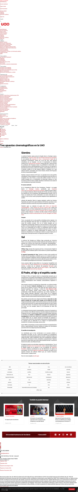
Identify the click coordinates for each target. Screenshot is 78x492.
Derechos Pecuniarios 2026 (6, 470)
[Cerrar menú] (0, 28)
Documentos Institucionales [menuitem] (6, 44)
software (68, 382)
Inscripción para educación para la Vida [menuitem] (8, 69)
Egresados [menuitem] (2, 111)
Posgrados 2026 (3, 463)
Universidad (9, 387)
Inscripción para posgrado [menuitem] (5, 68)
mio (29, 379)
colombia (68, 369)
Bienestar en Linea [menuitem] (4, 116)
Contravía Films (32, 157)
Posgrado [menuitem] (2, 13)
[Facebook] (0, 443)
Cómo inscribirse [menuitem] (3, 66)
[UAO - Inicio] (5, 25)
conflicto (29, 372)
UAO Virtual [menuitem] (2, 63)
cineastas (29, 369)
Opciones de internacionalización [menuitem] (7, 76)
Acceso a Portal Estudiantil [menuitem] (6, 100)
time (49, 384)
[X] (0, 444)
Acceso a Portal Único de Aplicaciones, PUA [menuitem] (9, 95)
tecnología (10, 384)
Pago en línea (3, 6)
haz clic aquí (36, 356)
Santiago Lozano (34, 189)
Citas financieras (3, 8)
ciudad (48, 369)
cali (29, 367)
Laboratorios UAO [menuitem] (4, 78)
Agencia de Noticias (4, 138)
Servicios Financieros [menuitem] (4, 97)
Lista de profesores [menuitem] (4, 50)
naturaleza (49, 379)
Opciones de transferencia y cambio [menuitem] (7, 72)
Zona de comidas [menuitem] (3, 108)
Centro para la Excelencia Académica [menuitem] (8, 118)
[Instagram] (0, 445)
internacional (29, 377)
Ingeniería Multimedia (38, 350)
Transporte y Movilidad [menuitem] (5, 124)
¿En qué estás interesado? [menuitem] (5, 57)
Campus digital (3, 11)
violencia (68, 387)
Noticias (2, 141)
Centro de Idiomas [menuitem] (4, 110)
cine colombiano (68, 367)
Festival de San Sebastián (36, 269)
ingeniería (68, 374)
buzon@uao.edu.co (4, 453)
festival (68, 372)
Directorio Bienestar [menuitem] (4, 121)
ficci (29, 374)
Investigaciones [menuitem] (3, 86)
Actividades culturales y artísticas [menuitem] (7, 81)
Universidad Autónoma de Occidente (47, 157)
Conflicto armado (48, 372)
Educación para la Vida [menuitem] (5, 61)
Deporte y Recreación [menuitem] (4, 119)
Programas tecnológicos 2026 (6, 465)
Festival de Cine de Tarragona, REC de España (40, 210)
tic (29, 384)
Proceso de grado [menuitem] (3, 103)
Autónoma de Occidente (34, 163)
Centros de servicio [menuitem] (4, 102)
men (10, 379)
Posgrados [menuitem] (2, 59)
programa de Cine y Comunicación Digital (43, 159)
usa (48, 387)
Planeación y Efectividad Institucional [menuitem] (8, 47)
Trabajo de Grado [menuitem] (3, 52)
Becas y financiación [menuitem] (4, 71)
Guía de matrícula (4, 4)
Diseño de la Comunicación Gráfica (36, 346)
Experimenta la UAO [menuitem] (3, 74)
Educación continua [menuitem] (4, 14)
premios (9, 382)
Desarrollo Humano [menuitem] (4, 120)
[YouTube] (0, 446)
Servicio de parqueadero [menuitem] (5, 105)
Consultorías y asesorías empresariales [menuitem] (8, 64)
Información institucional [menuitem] (5, 43)
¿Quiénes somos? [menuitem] (4, 88)
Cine (49, 367)
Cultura (1, 143)
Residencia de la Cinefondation (41, 264)
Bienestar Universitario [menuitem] (4, 113)
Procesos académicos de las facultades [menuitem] (8, 106)
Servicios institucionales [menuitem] (5, 96)
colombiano (9, 372)
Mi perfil (1, 19)
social (49, 382)
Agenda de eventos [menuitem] (4, 83)
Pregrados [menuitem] (2, 58)
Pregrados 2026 (3, 461)
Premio (68, 379)
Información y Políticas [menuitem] (5, 123)
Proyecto (29, 382)
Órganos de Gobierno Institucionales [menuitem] (8, 46)
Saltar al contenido (4, 0)
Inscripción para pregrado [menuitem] (5, 67)
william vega (39, 390)
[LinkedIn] (0, 448)
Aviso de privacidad (4, 486)
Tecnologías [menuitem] (2, 60)
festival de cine (10, 374)
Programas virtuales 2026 (5, 468)
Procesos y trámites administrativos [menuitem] (7, 104)
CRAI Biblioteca (3, 1)
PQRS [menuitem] (1, 53)
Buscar (13, 125)
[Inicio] (0, 136)
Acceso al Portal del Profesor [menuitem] (6, 98)
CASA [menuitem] (1, 117)
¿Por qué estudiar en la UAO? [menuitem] (6, 75)
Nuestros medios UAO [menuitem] (4, 79)
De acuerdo (71, 489)
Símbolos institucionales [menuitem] (5, 45)
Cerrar (16, 125)
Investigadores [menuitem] (3, 90)
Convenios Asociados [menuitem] (4, 109)
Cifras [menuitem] (1, 91)
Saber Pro (2, 16)
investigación (48, 377)
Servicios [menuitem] (2, 89)
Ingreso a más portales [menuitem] (5, 101)
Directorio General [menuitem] (4, 49)
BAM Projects (44, 267)
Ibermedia (51, 266)
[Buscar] (1, 21)
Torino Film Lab (25, 264)
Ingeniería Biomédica (9, 377)
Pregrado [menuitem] (2, 12)
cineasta (10, 369)
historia (48, 374)
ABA (10, 367)
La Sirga (23, 252)
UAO (68, 384)
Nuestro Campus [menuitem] (3, 42)
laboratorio (68, 377)
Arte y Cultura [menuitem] (3, 115)
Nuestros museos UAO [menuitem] (5, 80)
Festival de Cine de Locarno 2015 (42, 207)
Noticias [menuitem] (2, 82)
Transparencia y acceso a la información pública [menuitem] (10, 51)
